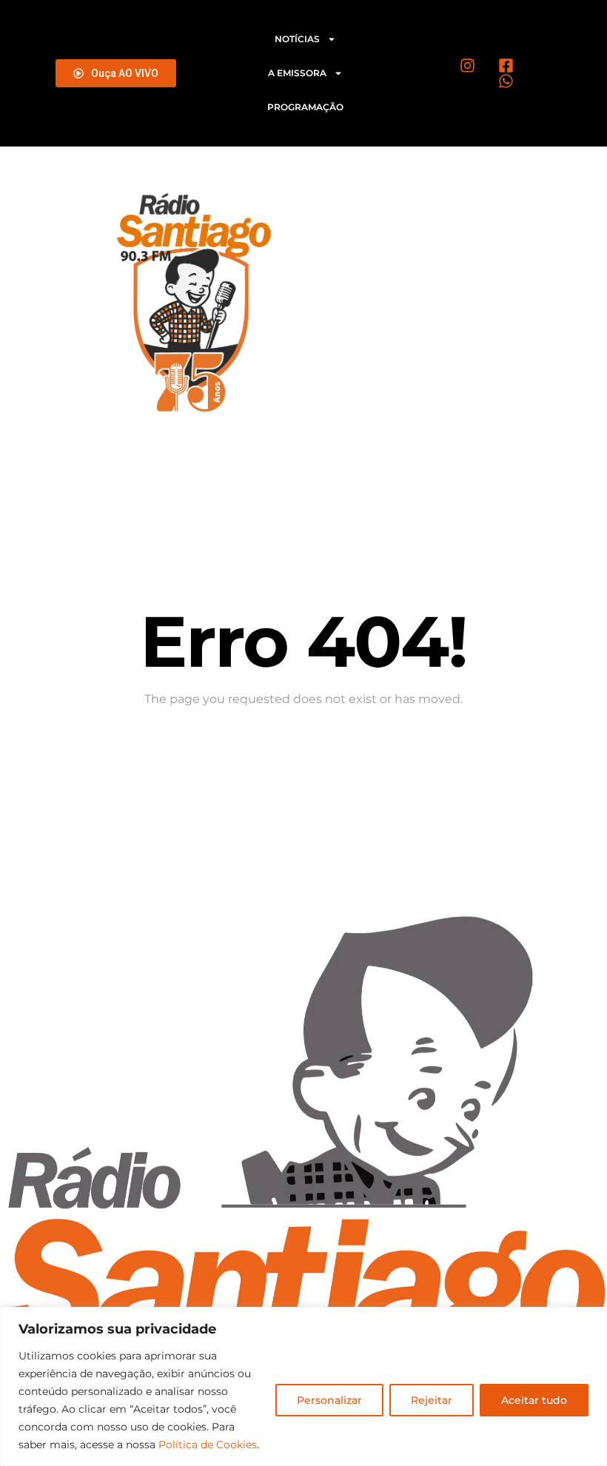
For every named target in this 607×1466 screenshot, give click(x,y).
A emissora (297, 72)
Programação (305, 106)
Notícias (297, 38)
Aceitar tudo (534, 1400)
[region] (303, 1386)
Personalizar (329, 1400)
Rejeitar (431, 1400)
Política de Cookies (207, 1444)
